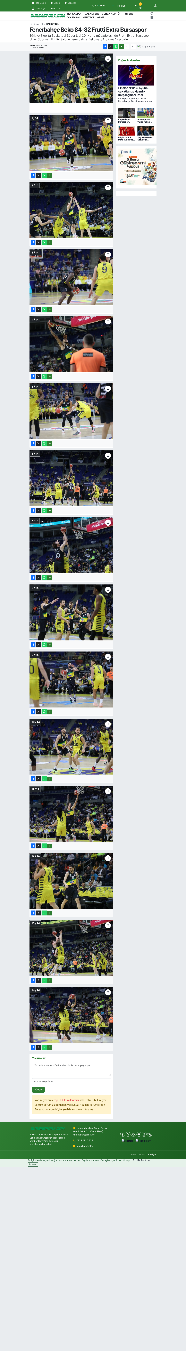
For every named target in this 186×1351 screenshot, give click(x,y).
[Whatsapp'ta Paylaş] (115, 46)
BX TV (56, 8)
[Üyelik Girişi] (154, 6)
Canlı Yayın (40, 8)
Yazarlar (72, 3)
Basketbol (52, 24)
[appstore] (127, 1140)
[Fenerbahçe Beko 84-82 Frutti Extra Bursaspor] (71, 78)
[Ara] (152, 14)
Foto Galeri (40, 3)
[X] (128, 1134)
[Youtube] (138, 1134)
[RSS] (149, 1134)
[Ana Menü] (152, 17)
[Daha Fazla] (121, 46)
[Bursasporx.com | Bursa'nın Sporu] (47, 15)
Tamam (33, 1164)
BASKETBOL (92, 13)
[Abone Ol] (146, 46)
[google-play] (143, 1140)
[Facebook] (122, 1134)
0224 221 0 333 (85, 1140)
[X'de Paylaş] (110, 46)
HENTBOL (89, 17)
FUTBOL (128, 13)
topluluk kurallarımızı (66, 1100)
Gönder (38, 1089)
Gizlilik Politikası (142, 1160)
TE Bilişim (151, 1154)
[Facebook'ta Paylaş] (105, 46)
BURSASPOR (74, 13)
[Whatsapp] (144, 1134)
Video (57, 3)
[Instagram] (133, 1134)
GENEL (101, 17)
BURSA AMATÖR (111, 13)
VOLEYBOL (73, 17)
